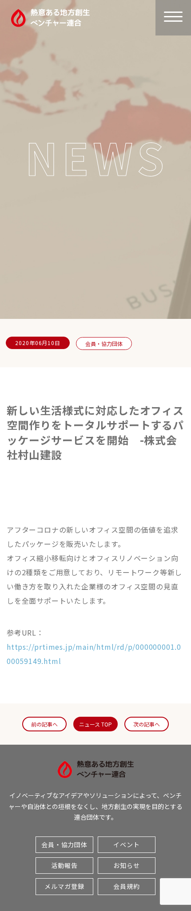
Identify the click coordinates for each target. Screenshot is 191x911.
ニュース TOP (95, 724)
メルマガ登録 (64, 886)
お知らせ (126, 865)
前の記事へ (44, 724)
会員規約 (126, 886)
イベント (126, 844)
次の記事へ (146, 724)
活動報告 (64, 865)
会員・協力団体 (104, 343)
